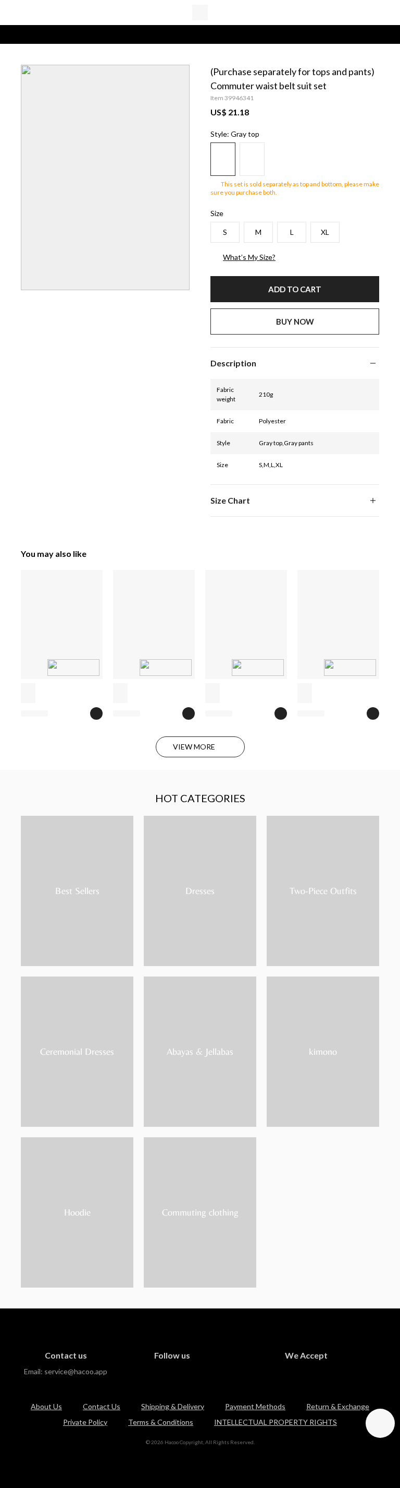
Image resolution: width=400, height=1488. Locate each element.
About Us (46, 1406)
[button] (294, 363)
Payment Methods (255, 1406)
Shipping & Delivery (172, 1406)
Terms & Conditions (160, 1422)
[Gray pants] (252, 159)
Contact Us (101, 1406)
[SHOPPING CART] (373, 12)
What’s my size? (249, 257)
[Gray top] (222, 159)
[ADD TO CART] (96, 713)
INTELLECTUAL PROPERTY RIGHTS (275, 1422)
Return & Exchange (337, 1406)
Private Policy (85, 1422)
